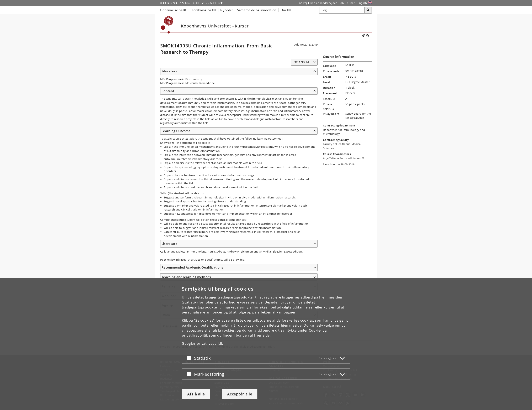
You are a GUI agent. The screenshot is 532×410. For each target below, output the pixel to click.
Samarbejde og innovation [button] (256, 10)
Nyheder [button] (226, 10)
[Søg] (368, 10)
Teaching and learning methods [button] (186, 277)
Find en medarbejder (323, 3)
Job (342, 3)
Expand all (302, 62)
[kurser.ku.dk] (167, 24)
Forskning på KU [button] (204, 10)
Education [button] (169, 71)
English (362, 3)
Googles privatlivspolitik (202, 343)
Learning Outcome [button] (176, 131)
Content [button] (167, 91)
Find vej (302, 3)
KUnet (351, 3)
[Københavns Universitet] (191, 3)
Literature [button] (169, 244)
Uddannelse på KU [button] (174, 10)
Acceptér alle (239, 393)
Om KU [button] (286, 10)
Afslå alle (196, 393)
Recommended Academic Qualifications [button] (192, 267)
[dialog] (266, 344)
